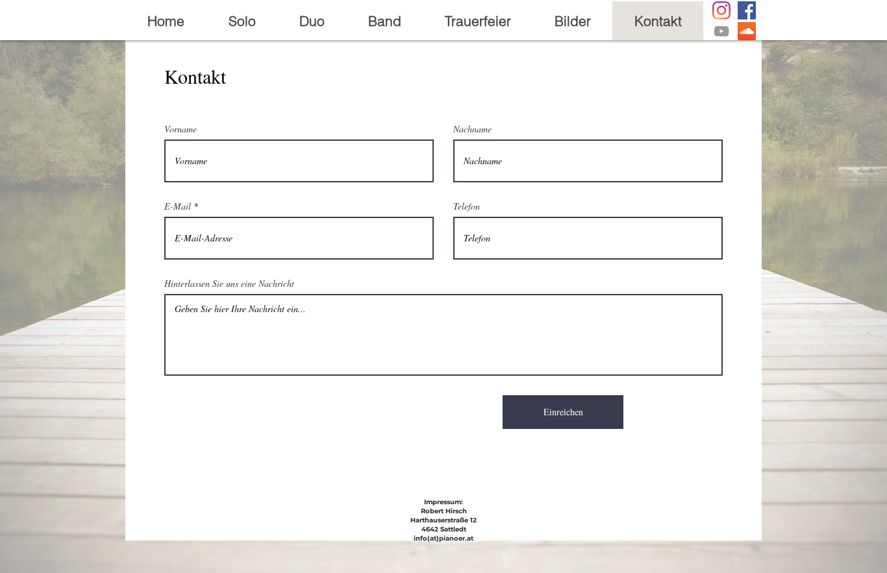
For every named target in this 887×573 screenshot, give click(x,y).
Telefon (466, 206)
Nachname (472, 129)
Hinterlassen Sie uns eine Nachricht (229, 283)
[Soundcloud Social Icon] (747, 31)
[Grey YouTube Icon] (721, 31)
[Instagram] (721, 10)
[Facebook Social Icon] (747, 10)
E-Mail (177, 206)
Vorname (180, 129)
